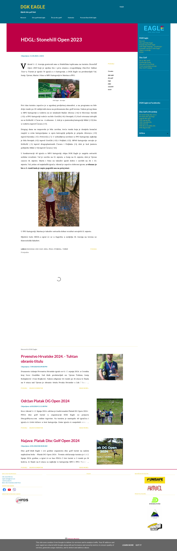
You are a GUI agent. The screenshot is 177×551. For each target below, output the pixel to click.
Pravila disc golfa (145, 62)
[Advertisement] (55, 320)
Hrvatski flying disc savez (148, 115)
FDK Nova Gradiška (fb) (147, 126)
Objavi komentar (36, 388)
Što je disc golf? (56, 17)
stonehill (110, 86)
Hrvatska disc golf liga (147, 117)
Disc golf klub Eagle (38, 17)
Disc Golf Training (145, 68)
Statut (141, 52)
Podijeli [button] (111, 64)
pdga (109, 84)
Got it (139, 545)
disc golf (110, 78)
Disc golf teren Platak (146, 64)
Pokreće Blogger (73, 539)
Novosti (23, 17)
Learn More (128, 545)
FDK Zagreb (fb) (144, 128)
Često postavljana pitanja (148, 66)
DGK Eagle (32, 7)
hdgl (109, 81)
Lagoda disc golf (145, 118)
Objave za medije (145, 50)
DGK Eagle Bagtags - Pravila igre (150, 46)
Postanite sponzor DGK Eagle (149, 48)
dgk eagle (111, 75)
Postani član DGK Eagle (88, 17)
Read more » (84, 388)
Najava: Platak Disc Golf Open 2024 (50, 440)
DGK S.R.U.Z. (143, 124)
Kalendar (71, 17)
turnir (110, 89)
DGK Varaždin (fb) (145, 122)
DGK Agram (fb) (144, 120)
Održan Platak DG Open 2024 (45, 401)
